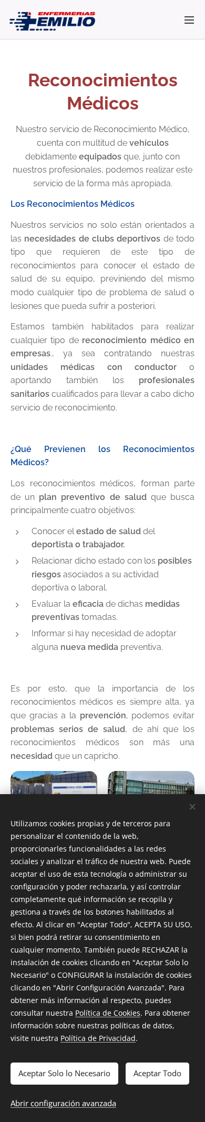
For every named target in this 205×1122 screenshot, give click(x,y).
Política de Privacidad (98, 1038)
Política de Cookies (107, 1013)
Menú (189, 19)
